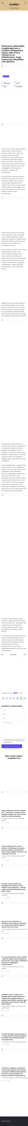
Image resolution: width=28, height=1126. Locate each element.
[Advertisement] (14, 29)
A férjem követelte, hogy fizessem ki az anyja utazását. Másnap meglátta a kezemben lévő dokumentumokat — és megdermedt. (14, 1036)
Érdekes (6, 76)
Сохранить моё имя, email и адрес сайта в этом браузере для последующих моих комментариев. (14, 741)
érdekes (14, 4)
